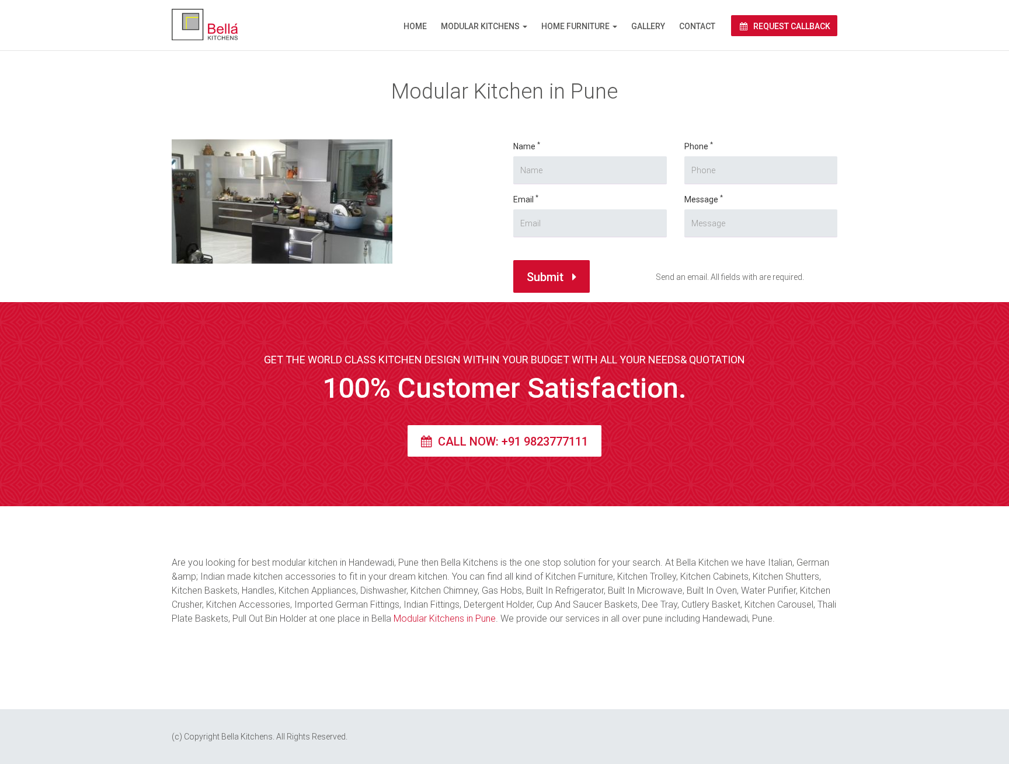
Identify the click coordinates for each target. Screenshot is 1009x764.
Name (526, 146)
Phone (698, 146)
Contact (697, 26)
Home (415, 26)
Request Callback (790, 26)
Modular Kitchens (480, 26)
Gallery (648, 26)
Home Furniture (575, 26)
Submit (546, 277)
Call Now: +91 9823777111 (511, 441)
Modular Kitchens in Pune (445, 618)
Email (525, 199)
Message (703, 199)
